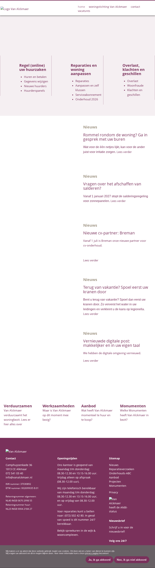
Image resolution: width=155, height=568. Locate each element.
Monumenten (117, 485)
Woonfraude (135, 85)
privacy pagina (91, 553)
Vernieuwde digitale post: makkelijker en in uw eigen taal (111, 343)
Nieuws (114, 465)
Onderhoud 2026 (86, 99)
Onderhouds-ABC (120, 473)
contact (135, 6)
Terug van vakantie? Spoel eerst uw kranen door (115, 289)
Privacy (113, 492)
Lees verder (124, 152)
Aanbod (114, 477)
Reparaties (82, 81)
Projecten (115, 481)
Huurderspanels (34, 90)
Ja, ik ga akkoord (99, 559)
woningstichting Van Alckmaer (108, 6)
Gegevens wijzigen (36, 81)
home (81, 6)
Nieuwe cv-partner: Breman (109, 233)
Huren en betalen (35, 77)
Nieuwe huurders (35, 86)
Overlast (132, 81)
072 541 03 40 (14, 473)
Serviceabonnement (88, 95)
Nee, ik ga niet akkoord (131, 559)
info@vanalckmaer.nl (19, 477)
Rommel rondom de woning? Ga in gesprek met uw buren (115, 137)
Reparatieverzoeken (121, 469)
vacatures (84, 11)
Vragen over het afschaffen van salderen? (112, 186)
